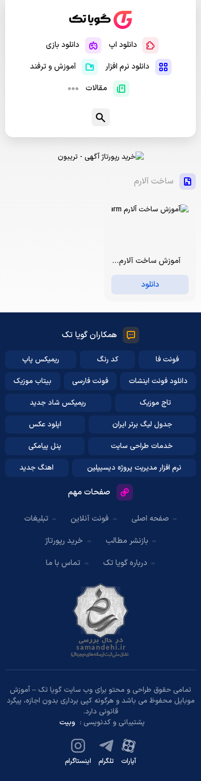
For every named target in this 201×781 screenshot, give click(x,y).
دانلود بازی (62, 45)
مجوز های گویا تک (100, 620)
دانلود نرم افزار (127, 67)
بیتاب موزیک (32, 381)
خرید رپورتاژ (64, 541)
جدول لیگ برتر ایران (142, 424)
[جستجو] (101, 117)
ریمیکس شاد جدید (58, 402)
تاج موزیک (155, 402)
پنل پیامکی (44, 446)
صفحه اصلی (150, 519)
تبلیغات (36, 519)
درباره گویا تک (125, 563)
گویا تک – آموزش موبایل (100, 20)
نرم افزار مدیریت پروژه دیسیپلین (134, 467)
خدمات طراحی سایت (142, 446)
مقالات (96, 88)
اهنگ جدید (37, 467)
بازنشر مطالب (127, 541)
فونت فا (167, 359)
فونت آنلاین (90, 519)
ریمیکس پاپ (40, 359)
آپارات (128, 761)
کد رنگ (108, 359)
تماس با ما (63, 563)
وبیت (67, 722)
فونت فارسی (90, 381)
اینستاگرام (78, 761)
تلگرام (106, 761)
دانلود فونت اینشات (158, 381)
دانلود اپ (123, 45)
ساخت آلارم (154, 181)
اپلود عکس (45, 424)
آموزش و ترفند (53, 67)
